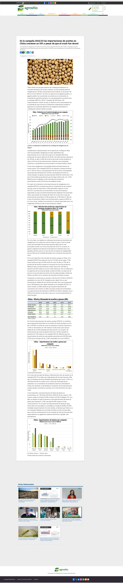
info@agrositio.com (60, 573)
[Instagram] (51, 3)
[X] (47, 3)
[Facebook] (44, 3)
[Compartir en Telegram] (30, 52)
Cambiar (41, 2)
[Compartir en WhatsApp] (26, 52)
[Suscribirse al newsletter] (55, 3)
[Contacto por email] (88, 579)
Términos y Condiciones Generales (24, 579)
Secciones (64, 13)
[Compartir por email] (33, 52)
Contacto (93, 13)
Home (22, 13)
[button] (105, 6)
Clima (41, 13)
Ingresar (98, 3)
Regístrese (103, 3)
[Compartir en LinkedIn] (28, 52)
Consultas (36, 579)
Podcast (75, 13)
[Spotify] (53, 3)
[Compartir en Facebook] (21, 52)
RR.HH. (84, 13)
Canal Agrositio (51, 13)
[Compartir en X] (23, 52)
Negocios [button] (31, 13)
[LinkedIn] (49, 3)
